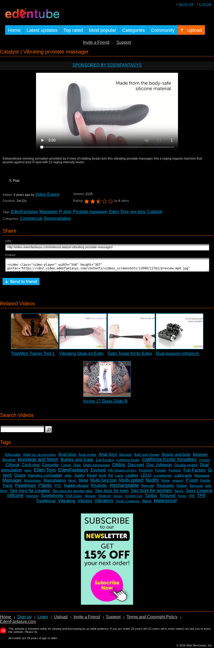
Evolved (98, 470)
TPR (201, 495)
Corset (66, 465)
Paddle (205, 480)
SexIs (178, 491)
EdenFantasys (24, 211)
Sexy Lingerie (199, 490)
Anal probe (87, 454)
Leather (132, 475)
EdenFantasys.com (18, 621)
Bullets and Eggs (77, 459)
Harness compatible (45, 475)
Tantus (151, 495)
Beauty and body (176, 454)
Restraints (165, 485)
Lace (119, 475)
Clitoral (12, 464)
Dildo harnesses (96, 465)
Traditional (46, 501)
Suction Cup (133, 496)
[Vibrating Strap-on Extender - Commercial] (83, 331)
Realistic (99, 485)
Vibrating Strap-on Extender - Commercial (97, 353)
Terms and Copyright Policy (152, 617)
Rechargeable (124, 485)
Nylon (165, 480)
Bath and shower (146, 455)
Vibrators (103, 500)
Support (123, 42)
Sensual (196, 485)
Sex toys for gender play (72, 491)
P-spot (65, 211)
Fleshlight (146, 470)
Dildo (77, 465)
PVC (58, 486)
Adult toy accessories (39, 455)
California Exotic (128, 460)
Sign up (185, 5)
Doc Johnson (159, 464)
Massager (48, 211)
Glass (20, 475)
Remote (147, 485)
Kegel (92, 475)
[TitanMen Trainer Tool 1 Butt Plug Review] (34, 331)
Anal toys (108, 454)
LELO (146, 475)
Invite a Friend (96, 42)
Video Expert (47, 194)
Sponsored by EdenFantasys (107, 65)
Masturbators (54, 480)
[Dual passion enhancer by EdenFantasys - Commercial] (179, 331)
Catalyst (154, 211)
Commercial (31, 218)
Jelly (68, 475)
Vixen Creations (128, 501)
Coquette (50, 465)
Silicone (15, 495)
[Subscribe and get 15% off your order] (107, 603)
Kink (102, 475)
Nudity (152, 480)
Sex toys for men (111, 490)
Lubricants (183, 475)
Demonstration (57, 218)
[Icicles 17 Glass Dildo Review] (107, 379)
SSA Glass (74, 496)
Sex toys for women (151, 490)
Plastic (45, 485)
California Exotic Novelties (169, 459)
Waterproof (165, 500)
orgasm (177, 480)
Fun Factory (194, 470)
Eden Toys (119, 211)
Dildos (118, 464)
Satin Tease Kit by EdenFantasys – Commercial (152, 353)
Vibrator (85, 501)
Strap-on (104, 496)
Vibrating (66, 500)
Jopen (79, 475)
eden (28, 470)
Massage (202, 475)
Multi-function (103, 480)
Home (5, 617)
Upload (61, 617)
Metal (83, 480)
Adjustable (13, 455)
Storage (90, 496)
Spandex (32, 496)
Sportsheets (52, 495)
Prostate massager (90, 211)
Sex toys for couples (30, 490)
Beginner (200, 454)
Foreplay (175, 470)
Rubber (181, 486)
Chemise (204, 460)
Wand (146, 501)
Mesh (72, 480)
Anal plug (67, 454)
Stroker (118, 496)
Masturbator (32, 480)
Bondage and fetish (38, 459)
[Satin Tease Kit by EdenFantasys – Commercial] (131, 331)
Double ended (186, 465)
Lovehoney (163, 475)
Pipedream (25, 485)
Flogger (160, 470)
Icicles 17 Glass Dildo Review (111, 401)
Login (205, 5)
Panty (8, 485)
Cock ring (30, 465)
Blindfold (8, 460)
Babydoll (125, 455)
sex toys (137, 211)
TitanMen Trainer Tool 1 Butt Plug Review (49, 353)
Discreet (136, 464)
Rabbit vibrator (76, 485)
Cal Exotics (105, 460)
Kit (110, 475)
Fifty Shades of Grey (122, 470)
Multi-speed (131, 480)
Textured (167, 495)
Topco (182, 496)
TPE (192, 496)
